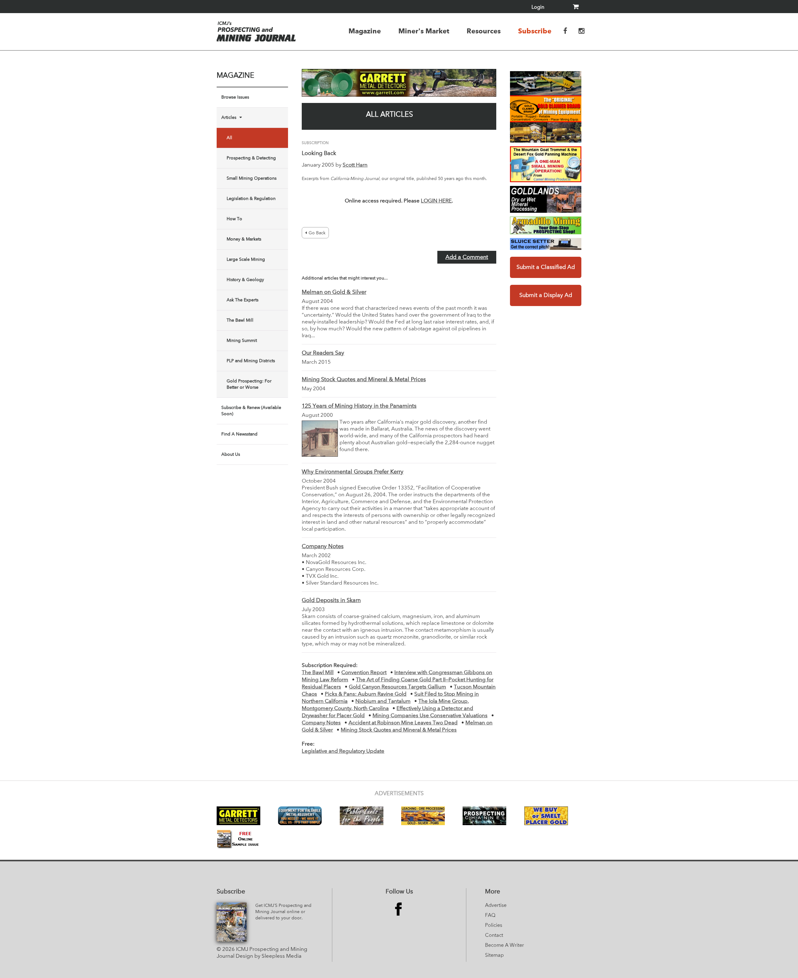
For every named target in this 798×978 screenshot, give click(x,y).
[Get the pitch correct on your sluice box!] (545, 244)
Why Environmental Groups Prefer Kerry (352, 472)
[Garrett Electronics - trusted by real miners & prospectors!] (399, 83)
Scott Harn (355, 165)
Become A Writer (504, 945)
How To (234, 219)
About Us (230, 454)
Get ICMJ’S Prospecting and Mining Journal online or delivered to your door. (283, 911)
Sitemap (494, 955)
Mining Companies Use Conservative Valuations (430, 715)
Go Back (317, 233)
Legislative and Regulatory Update (343, 751)
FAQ (490, 915)
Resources (484, 31)
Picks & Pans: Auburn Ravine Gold (365, 694)
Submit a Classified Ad (546, 267)
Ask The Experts (242, 300)
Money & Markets (244, 239)
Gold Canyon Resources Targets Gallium (397, 687)
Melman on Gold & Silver (334, 292)
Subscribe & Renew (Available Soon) (251, 411)
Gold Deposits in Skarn (331, 600)
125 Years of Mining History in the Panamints (359, 406)
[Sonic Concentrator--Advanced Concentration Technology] (545, 199)
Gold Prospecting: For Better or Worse (249, 384)
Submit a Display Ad (545, 295)
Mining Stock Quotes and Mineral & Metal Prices (364, 379)
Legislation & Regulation (251, 199)
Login (537, 7)
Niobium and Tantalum (383, 701)
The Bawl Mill (240, 320)
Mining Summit (242, 340)
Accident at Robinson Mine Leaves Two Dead (403, 723)
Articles (228, 117)
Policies (493, 925)
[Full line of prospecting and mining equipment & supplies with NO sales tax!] (545, 225)
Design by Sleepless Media (268, 956)
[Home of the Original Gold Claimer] (545, 107)
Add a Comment (466, 257)
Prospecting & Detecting (251, 158)
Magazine (365, 31)
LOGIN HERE (436, 201)
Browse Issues (235, 97)
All (229, 138)
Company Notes (323, 546)
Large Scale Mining (246, 259)
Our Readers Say (323, 353)
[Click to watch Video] (545, 164)
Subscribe (534, 31)
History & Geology (245, 280)
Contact (494, 935)
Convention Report (364, 672)
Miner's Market (423, 31)
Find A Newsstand (239, 434)
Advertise (496, 905)
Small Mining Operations (251, 178)
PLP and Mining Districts (251, 361)
